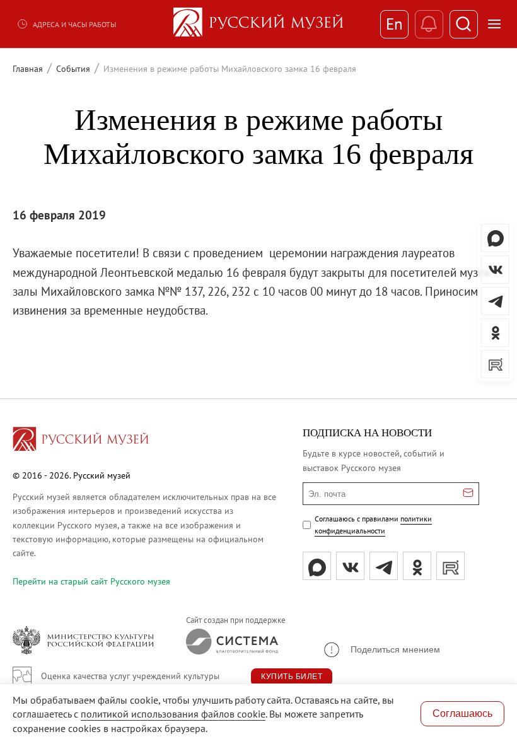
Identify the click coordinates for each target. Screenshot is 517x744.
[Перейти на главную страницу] (81, 440)
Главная (28, 68)
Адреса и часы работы (74, 24)
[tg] (383, 566)
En (394, 24)
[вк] (350, 566)
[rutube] (450, 566)
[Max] (317, 566)
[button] (381, 649)
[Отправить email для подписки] (468, 493)
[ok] (417, 566)
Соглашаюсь (462, 713)
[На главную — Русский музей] (258, 24)
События (73, 68)
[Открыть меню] (494, 24)
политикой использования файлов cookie (173, 713)
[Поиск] (464, 24)
